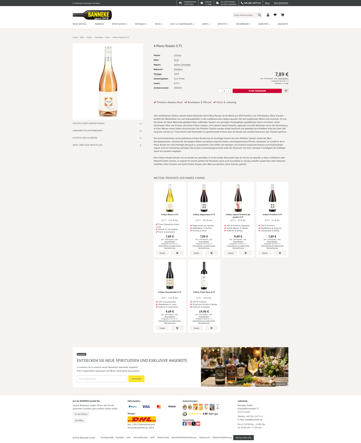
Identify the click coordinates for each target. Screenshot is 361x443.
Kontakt (120, 437)
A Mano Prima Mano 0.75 (204, 292)
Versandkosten (283, 78)
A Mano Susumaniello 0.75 (169, 292)
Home (75, 37)
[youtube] (198, 424)
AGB (152, 437)
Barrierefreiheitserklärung (184, 437)
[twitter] (194, 424)
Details (162, 253)
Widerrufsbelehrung (222, 437)
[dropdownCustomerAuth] (268, 15)
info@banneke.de (253, 419)
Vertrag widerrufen (243, 437)
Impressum (204, 437)
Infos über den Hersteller (87, 145)
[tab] (108, 123)
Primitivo (178, 69)
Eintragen (136, 379)
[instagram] (189, 424)
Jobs (128, 437)
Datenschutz (163, 437)
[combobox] (247, 15)
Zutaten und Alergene (85, 138)
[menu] (180, 24)
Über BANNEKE (281, 3)
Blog (267, 3)
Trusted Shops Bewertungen (88, 123)
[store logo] (92, 15)
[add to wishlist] (275, 14)
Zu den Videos (81, 414)
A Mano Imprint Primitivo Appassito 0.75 (238, 215)
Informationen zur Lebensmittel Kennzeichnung (170, 247)
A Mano (177, 55)
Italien (89, 37)
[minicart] (282, 15)
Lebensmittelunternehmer (87, 130)
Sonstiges (99, 37)
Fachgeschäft (107, 437)
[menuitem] (80, 24)
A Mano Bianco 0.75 (169, 214)
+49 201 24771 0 (254, 416)
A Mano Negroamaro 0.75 (204, 214)
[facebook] (185, 424)
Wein (82, 37)
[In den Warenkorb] (177, 252)
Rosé (108, 37)
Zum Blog (79, 420)
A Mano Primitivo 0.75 (272, 214)
